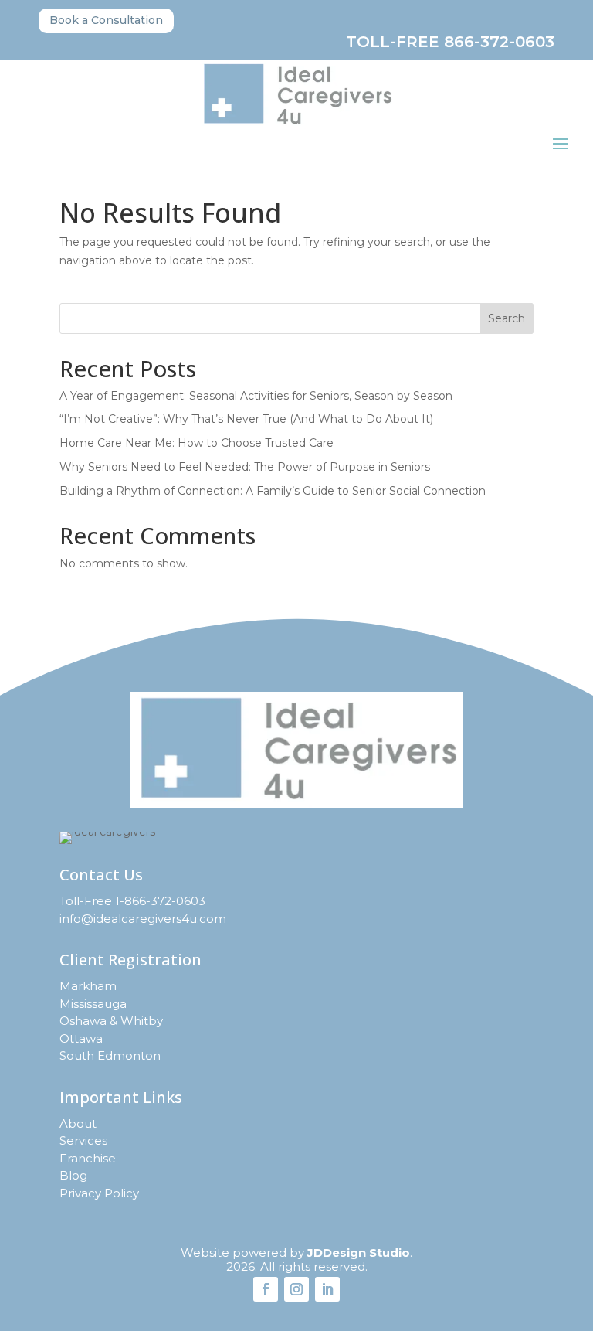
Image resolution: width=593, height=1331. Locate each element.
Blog (73, 1175)
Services (83, 1140)
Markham (88, 986)
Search (506, 318)
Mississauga (93, 1003)
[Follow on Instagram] (296, 1289)
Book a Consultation (106, 20)
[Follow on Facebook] (265, 1289)
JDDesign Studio (358, 1252)
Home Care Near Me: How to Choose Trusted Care (196, 443)
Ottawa (81, 1038)
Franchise (87, 1158)
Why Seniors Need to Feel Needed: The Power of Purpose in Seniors (244, 467)
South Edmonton (110, 1055)
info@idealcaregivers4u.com (142, 918)
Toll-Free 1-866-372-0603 (132, 901)
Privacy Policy (99, 1193)
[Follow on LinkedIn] (327, 1289)
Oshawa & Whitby (111, 1020)
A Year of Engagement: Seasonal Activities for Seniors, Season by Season (255, 396)
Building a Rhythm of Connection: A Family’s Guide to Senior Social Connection (272, 491)
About (78, 1123)
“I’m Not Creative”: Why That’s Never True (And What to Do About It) (246, 419)
